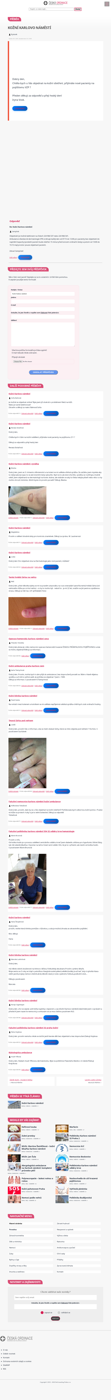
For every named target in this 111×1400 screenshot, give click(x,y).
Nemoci (12, 1247)
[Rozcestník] (106, 4)
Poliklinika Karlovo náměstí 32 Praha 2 (82, 1137)
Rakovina (60, 1241)
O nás (5, 1350)
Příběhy (60, 1260)
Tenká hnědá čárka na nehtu (22, 577)
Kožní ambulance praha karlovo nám (26, 666)
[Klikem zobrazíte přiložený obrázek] (27, 514)
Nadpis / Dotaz (16, 290)
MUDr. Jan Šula (29, 1156)
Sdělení (14, 320)
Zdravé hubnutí (63, 1223)
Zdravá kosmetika (16, 1235)
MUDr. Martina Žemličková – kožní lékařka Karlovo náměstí (38, 1147)
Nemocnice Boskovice (80, 1156)
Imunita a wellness (16, 1272)
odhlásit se (65, 1312)
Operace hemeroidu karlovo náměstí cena (29, 638)
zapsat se (48, 1312)
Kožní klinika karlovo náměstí (23, 695)
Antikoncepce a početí (66, 1247)
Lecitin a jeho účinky (93, 1080)
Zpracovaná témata (65, 1266)
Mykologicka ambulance (20, 1052)
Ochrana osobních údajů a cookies (17, 1361)
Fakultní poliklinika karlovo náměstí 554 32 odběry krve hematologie (41, 831)
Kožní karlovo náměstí (19, 917)
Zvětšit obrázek (13, 518)
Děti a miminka (15, 1241)
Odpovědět (20, 108)
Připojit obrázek (18, 357)
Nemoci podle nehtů (32, 1197)
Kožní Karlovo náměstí (19, 393)
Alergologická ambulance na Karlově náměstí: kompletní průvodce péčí (37, 1168)
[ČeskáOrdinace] (55, 5)
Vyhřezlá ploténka (78, 1189)
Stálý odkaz (13, 257)
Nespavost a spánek (65, 1229)
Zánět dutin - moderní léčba (21, 1080)
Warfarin (73, 1127)
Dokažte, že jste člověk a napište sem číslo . (35, 313)
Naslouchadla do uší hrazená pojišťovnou (83, 1179)
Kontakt (60, 1272)
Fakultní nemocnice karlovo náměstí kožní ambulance (35, 801)
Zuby (11, 1253)
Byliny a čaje (14, 1260)
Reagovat (25, 257)
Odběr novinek (9, 1354)
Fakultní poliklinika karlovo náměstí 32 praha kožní (33, 1027)
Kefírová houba (29, 1127)
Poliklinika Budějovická (80, 1197)
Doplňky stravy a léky (18, 1266)
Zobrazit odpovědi (27, 413)
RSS (4, 1369)
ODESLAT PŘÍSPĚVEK (43, 372)
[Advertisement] (56, 56)
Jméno (13, 297)
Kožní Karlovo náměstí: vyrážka (24, 464)
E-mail (13, 305)
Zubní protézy (28, 1136)
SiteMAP (6, 1365)
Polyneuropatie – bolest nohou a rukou (37, 1179)
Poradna (13, 1229)
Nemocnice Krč (76, 1146)
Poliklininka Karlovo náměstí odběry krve (83, 1166)
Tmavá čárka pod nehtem (21, 720)
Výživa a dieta (62, 1235)
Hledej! (78, 9)
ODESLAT (55, 1318)
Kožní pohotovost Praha (33, 1189)
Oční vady (61, 1253)
